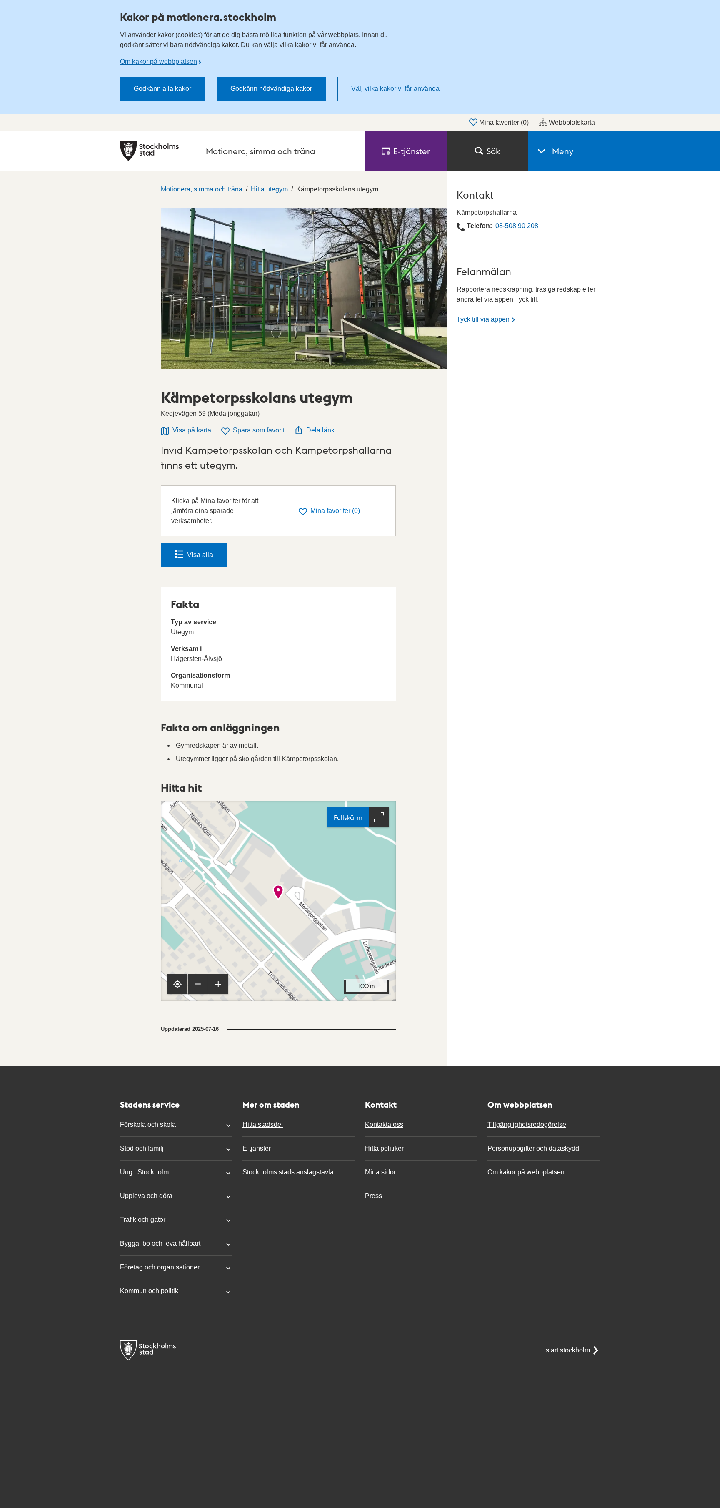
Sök (493, 151)
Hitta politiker (384, 1148)
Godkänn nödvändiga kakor (271, 88)
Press (373, 1195)
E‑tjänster (411, 151)
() (335, 510)
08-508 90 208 (516, 225)
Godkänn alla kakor (162, 88)
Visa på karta (191, 430)
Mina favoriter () (504, 122)
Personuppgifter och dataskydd (533, 1148)
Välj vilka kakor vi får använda (395, 88)
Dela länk (320, 430)
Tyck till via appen (483, 319)
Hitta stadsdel (262, 1124)
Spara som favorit (259, 430)
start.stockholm (568, 1350)
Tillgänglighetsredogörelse (527, 1124)
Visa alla (200, 554)
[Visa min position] (178, 984)
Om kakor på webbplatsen (158, 61)
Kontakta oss (384, 1124)
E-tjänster (256, 1148)
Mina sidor (380, 1172)
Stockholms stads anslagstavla (288, 1172)
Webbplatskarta (572, 122)
